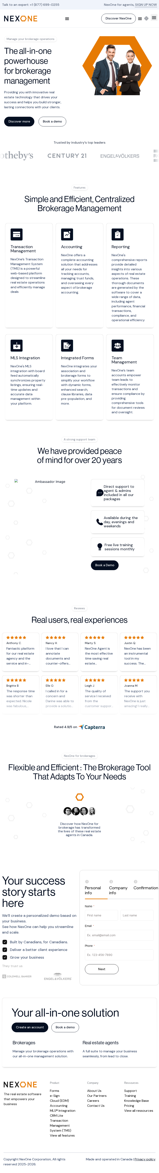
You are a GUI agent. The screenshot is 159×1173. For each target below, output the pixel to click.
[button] (154, 17)
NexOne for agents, (130, 4)
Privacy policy (145, 1159)
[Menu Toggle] (67, 19)
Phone (90, 945)
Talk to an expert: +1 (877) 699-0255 (30, 4)
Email (89, 926)
